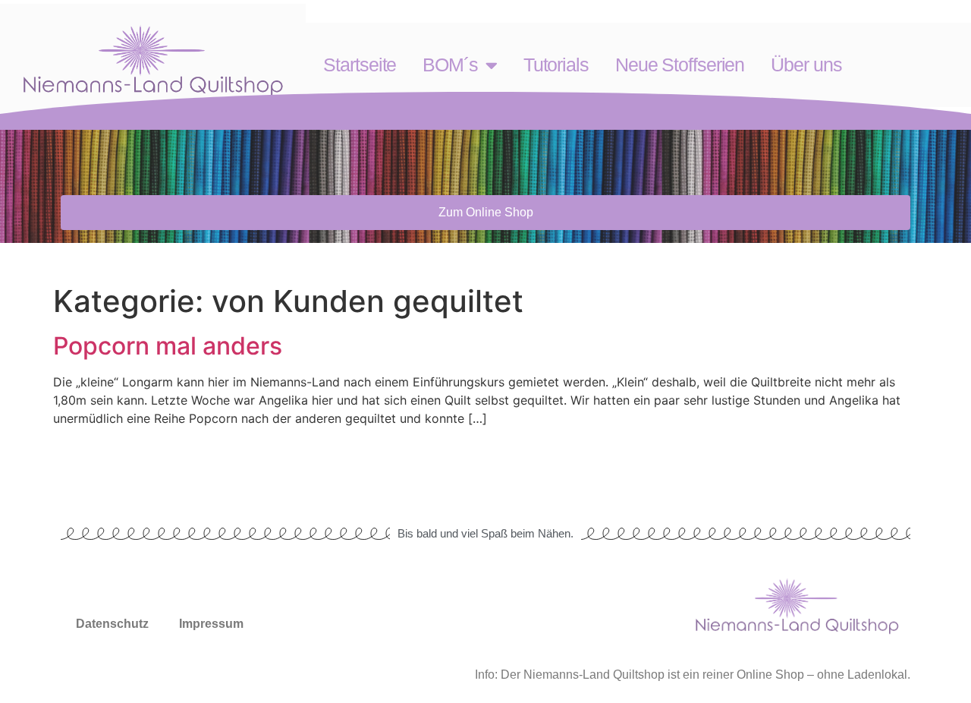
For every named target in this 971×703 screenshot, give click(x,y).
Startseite (359, 64)
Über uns (806, 64)
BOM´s (450, 64)
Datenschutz (112, 623)
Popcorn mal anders (167, 346)
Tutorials (556, 64)
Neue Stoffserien (679, 64)
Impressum (211, 623)
